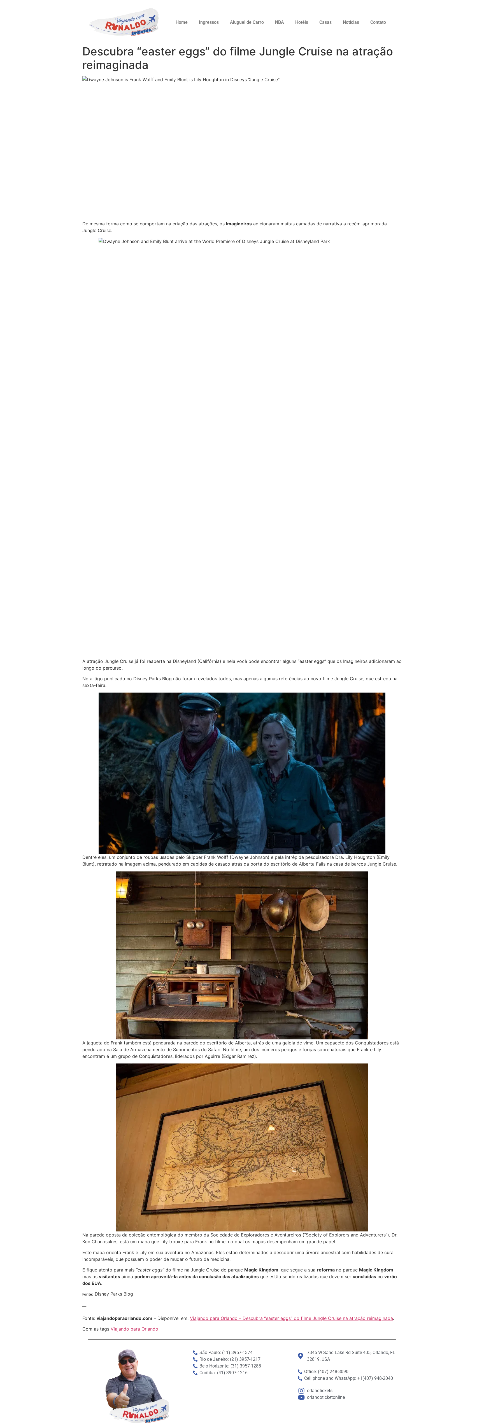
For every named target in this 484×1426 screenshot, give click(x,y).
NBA (279, 22)
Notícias (351, 22)
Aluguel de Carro (247, 22)
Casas (325, 22)
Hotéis (301, 22)
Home (182, 22)
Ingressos (209, 22)
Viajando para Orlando (134, 1329)
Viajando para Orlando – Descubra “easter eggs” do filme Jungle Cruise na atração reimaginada (291, 1318)
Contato (378, 22)
